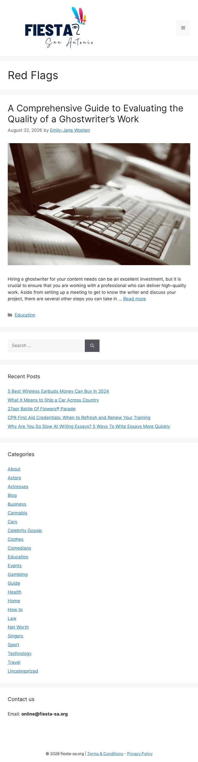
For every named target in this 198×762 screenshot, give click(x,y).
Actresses (18, 486)
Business (17, 504)
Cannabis (17, 512)
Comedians (19, 548)
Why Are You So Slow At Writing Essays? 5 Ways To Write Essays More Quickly (89, 426)
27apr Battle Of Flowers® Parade (42, 408)
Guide (14, 583)
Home (14, 600)
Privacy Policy (140, 753)
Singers (15, 635)
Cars (12, 521)
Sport (13, 644)
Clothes (15, 539)
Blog (12, 495)
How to (15, 609)
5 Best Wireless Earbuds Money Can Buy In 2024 (58, 391)
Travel (14, 662)
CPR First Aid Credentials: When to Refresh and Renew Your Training (79, 417)
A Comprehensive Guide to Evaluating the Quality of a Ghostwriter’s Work (95, 113)
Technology (19, 653)
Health (14, 592)
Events (15, 565)
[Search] (92, 346)
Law (12, 618)
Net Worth (18, 627)
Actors (14, 477)
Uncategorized (23, 671)
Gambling (18, 574)
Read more (134, 298)
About (14, 469)
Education (25, 315)
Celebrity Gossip (25, 530)
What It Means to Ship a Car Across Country (53, 400)
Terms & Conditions (105, 753)
